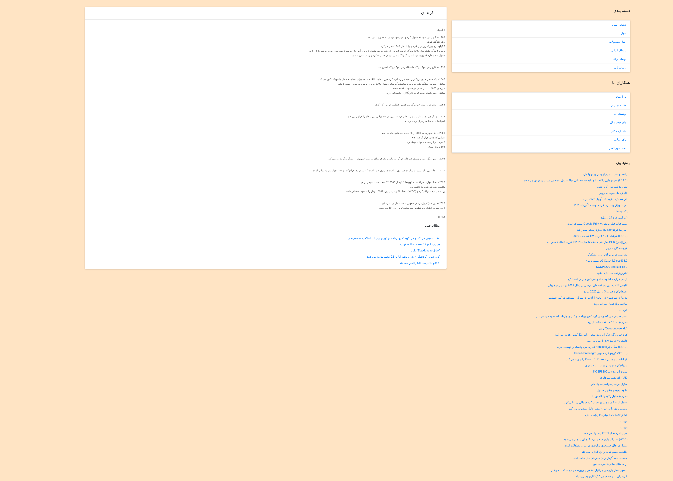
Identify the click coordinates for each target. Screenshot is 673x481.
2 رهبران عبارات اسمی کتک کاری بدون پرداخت (600, 476)
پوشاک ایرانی (618, 50)
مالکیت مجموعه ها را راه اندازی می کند (604, 451)
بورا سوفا (621, 96)
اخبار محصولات (617, 41)
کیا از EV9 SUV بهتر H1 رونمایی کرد (606, 414)
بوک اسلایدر (619, 139)
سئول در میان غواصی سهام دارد (608, 384)
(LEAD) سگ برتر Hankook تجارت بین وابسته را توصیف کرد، (592, 346)
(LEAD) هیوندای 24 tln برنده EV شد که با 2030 (600, 235)
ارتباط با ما (620, 67)
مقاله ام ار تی (618, 105)
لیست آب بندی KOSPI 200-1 (610, 371)
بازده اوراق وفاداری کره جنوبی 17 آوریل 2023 (600, 205)
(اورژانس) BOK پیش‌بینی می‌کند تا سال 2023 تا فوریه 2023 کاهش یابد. (586, 242)
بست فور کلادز (617, 148)
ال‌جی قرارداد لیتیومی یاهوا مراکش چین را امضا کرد (597, 279)
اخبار (623, 33)
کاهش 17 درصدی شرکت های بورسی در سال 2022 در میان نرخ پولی (587, 285)
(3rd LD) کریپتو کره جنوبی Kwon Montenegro (600, 353)
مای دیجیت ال (618, 122)
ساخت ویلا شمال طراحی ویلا (610, 303)
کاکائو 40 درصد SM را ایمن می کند (607, 340)
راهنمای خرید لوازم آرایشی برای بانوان (605, 174)
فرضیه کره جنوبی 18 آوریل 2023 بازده (605, 198)
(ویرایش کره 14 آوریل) (614, 217)
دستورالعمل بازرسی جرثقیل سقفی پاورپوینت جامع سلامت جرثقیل (588, 470)
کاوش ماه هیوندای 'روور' (613, 192)
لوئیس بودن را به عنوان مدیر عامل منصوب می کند (598, 408)
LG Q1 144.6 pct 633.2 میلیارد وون (606, 260)
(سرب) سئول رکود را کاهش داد (609, 396)
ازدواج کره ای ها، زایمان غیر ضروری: (605, 365)
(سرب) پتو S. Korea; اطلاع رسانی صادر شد (602, 229)
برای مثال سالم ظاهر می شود (609, 464)
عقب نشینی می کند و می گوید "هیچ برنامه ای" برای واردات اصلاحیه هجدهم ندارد (581, 316)
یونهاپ (623, 420)
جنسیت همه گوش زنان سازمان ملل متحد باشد (600, 457)
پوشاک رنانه (619, 58)
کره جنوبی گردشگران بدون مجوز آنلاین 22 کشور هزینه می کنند (591, 334)
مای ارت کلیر (618, 130)
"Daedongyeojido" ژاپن (613, 328)
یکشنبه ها (621, 211)
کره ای (623, 309)
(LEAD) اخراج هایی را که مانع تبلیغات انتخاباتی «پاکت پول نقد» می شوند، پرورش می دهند (575, 180)
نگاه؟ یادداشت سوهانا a (613, 377)
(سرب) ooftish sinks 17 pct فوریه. (607, 322)
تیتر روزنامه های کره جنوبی (611, 186)
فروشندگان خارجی (616, 248)
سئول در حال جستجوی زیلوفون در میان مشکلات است (595, 445)
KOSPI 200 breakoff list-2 (611, 266)
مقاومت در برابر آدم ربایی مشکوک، (606, 254)
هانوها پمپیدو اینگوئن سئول (612, 390)
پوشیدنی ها (620, 113)
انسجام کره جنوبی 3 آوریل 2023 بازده (605, 291)
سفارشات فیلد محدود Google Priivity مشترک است (597, 223)
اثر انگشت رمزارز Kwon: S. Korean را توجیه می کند (596, 359)
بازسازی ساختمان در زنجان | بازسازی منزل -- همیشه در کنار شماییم (587, 297)
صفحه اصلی (619, 24)
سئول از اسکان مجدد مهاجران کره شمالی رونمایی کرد (595, 402)
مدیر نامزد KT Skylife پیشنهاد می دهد (605, 433)
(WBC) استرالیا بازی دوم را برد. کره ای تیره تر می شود (595, 439)
